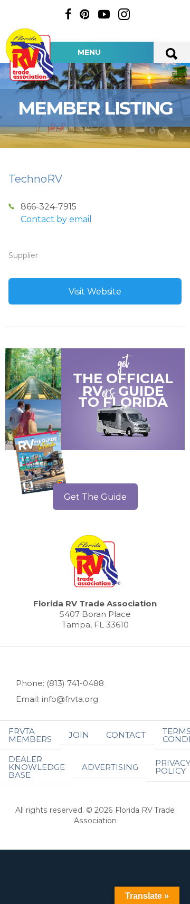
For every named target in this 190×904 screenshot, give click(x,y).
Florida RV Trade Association (30, 54)
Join (79, 735)
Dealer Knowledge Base (36, 767)
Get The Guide (95, 497)
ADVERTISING (110, 767)
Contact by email (56, 219)
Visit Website (95, 292)
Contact (126, 735)
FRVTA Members (30, 735)
